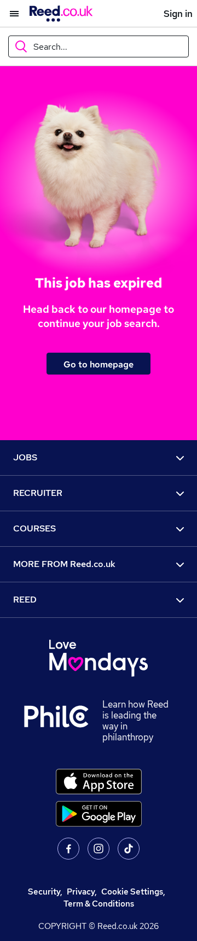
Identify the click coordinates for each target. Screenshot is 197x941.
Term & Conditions (98, 903)
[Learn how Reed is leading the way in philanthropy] (63, 721)
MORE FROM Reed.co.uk (64, 564)
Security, (45, 891)
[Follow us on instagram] (98, 849)
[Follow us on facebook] (68, 849)
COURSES (34, 528)
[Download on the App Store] (99, 781)
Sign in (178, 14)
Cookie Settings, (133, 891)
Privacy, (82, 891)
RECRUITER (37, 493)
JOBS (25, 457)
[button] (9, 13)
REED (25, 599)
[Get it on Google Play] (99, 814)
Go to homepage (98, 364)
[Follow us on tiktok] (129, 849)
